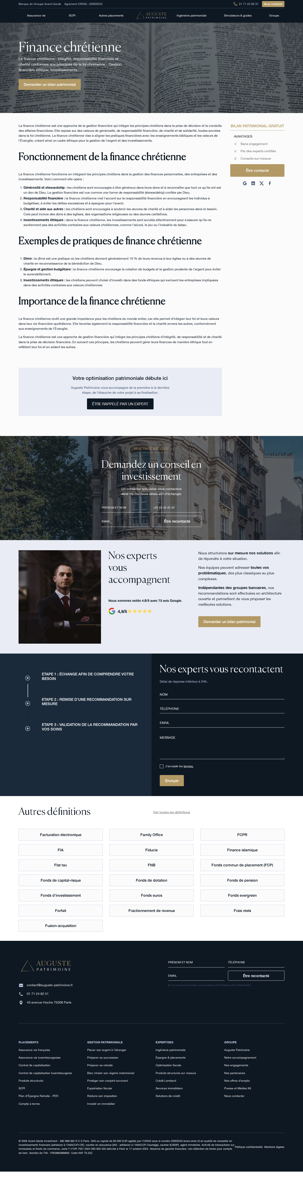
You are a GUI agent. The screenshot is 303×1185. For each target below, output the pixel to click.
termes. (189, 766)
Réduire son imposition (102, 1096)
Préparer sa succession (102, 1057)
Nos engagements (236, 1065)
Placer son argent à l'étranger (106, 1050)
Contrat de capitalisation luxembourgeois (45, 1073)
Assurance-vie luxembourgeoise (40, 1057)
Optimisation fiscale (168, 1065)
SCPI (22, 1088)
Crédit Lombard (166, 1080)
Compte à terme (29, 1103)
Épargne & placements (171, 1057)
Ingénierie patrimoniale (171, 1050)
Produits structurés (31, 1080)
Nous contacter (273, 4)
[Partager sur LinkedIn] (253, 183)
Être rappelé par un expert (120, 404)
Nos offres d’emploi (237, 1080)
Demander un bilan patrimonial (50, 84)
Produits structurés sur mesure (176, 1073)
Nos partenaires (234, 1073)
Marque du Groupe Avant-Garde (40, 4)
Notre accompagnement (240, 1057)
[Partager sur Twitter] (261, 183)
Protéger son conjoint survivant (107, 1080)
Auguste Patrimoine (237, 1050)
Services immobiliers (169, 1088)
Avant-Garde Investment (42, 1141)
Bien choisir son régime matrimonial (110, 1073)
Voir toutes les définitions (171, 812)
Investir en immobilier (101, 1103)
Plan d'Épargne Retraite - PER (38, 1096)
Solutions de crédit (168, 1096)
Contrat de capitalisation (34, 1065)
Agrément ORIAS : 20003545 (83, 4)
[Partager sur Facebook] (270, 183)
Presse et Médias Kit (237, 1088)
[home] (151, 15)
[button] (38, 15)
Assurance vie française (34, 1050)
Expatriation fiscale (99, 1088)
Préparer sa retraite (100, 1065)
